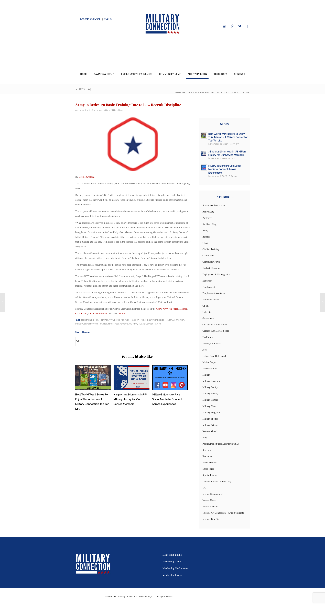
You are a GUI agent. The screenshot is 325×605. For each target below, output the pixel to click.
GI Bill (205, 306)
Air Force (173, 309)
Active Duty (208, 211)
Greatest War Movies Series (215, 331)
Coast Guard (81, 313)
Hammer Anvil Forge (110, 320)
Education (207, 280)
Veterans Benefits (210, 519)
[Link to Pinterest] (232, 26)
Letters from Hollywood (214, 356)
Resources (207, 456)
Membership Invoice (172, 575)
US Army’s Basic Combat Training (145, 323)
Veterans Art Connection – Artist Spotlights (223, 513)
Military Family (210, 387)
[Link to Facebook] (247, 26)
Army (158, 309)
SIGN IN (108, 19)
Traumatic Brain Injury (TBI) (216, 481)
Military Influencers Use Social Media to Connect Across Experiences (167, 399)
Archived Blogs (209, 224)
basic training (87, 320)
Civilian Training (210, 249)
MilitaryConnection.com (87, 323)
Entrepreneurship (210, 299)
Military (107, 110)
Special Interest (209, 475)
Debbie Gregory (86, 177)
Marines (183, 309)
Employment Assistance (213, 293)
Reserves (206, 450)
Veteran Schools (210, 506)
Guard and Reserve (98, 313)
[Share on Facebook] (76, 341)
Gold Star (207, 312)
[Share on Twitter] (78, 341)
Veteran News (208, 500)
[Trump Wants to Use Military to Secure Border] (2, 302)
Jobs (204, 350)
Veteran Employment (212, 494)
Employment (208, 287)
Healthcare (207, 337)
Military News (117, 110)
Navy (165, 309)
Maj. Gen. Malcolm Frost (132, 320)
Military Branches (211, 381)
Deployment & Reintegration (216, 274)
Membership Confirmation (175, 568)
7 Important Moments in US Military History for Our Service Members (130, 399)
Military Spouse (210, 419)
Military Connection (155, 320)
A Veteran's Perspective (213, 205)
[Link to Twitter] (239, 26)
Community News (211, 262)
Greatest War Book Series (214, 324)
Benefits (206, 237)
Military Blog (83, 89)
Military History (210, 393)
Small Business (209, 462)
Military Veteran (210, 425)
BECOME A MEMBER (90, 19)
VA (203, 488)
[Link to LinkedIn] (224, 26)
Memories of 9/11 (210, 368)
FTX (97, 320)
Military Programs (211, 412)
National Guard (209, 431)
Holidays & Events (211, 343)
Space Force (208, 469)
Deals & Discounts (211, 268)
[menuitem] (83, 74)
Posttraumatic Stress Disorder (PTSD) (220, 444)
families (121, 313)
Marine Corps (208, 362)
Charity (206, 243)
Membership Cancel (171, 561)
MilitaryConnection (175, 320)
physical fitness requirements (114, 323)
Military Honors (210, 400)
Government (97, 110)
